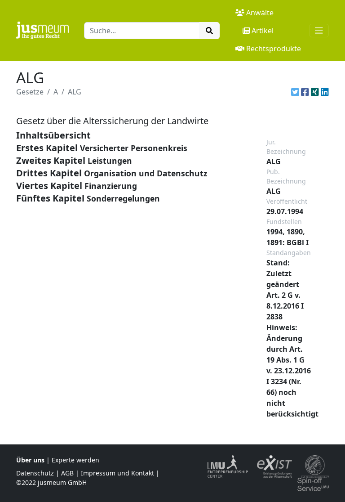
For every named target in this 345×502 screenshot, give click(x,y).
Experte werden (75, 460)
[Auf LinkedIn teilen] (325, 91)
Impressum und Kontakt (117, 473)
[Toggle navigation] (319, 30)
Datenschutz (35, 473)
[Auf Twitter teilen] (295, 91)
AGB (67, 473)
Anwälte (260, 13)
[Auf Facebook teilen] (305, 91)
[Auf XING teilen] (315, 91)
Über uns (30, 460)
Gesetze (30, 92)
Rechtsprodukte (273, 49)
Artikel (263, 31)
